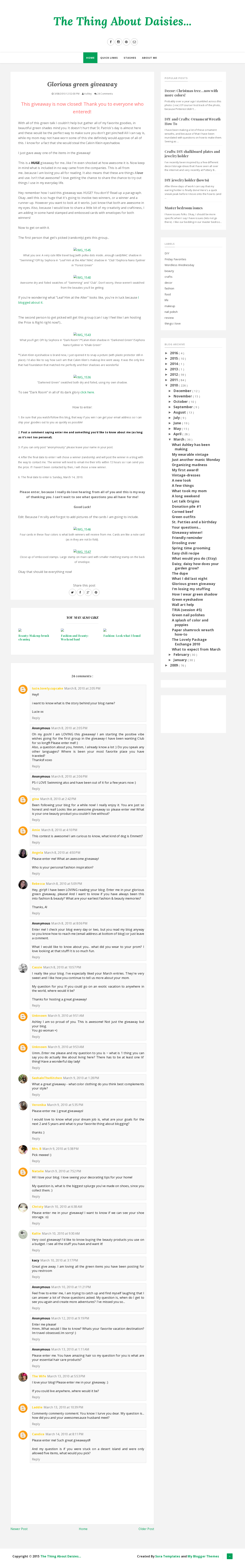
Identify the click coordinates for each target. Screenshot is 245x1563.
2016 (174, 353)
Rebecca (38, 884)
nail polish (171, 312)
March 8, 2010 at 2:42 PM (58, 799)
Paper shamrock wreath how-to (193, 632)
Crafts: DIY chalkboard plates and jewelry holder (192, 153)
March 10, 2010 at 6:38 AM (63, 1207)
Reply (36, 718)
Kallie (36, 1233)
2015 (174, 358)
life (167, 300)
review (169, 318)
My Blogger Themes (203, 1556)
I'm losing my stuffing (191, 589)
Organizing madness (189, 464)
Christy (37, 1207)
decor (168, 282)
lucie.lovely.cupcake (47, 688)
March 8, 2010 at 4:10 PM (59, 830)
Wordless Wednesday (179, 265)
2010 (174, 385)
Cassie (37, 967)
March (179, 439)
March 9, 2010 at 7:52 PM (63, 1171)
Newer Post (19, 1529)
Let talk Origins (185, 501)
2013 (174, 369)
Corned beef (183, 511)
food (168, 294)
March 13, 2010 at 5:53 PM (66, 1376)
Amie (36, 830)
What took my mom (189, 491)
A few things (183, 485)
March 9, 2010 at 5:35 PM (65, 1105)
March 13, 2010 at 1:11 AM (70, 1349)
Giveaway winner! (187, 532)
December (182, 390)
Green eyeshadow (187, 599)
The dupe (180, 573)
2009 (174, 665)
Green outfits (184, 516)
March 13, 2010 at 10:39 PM (63, 1407)
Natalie (38, 1171)
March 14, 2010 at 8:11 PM (64, 1434)
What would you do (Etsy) (194, 558)
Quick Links (109, 57)
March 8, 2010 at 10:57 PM (62, 967)
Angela (37, 852)
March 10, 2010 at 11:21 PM (71, 1287)
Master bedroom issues (184, 208)
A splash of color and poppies (190, 622)
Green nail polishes (188, 615)
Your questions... (186, 527)
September (183, 407)
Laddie (37, 1407)
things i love (173, 323)
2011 (174, 379)
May (177, 428)
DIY (167, 253)
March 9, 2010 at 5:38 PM (60, 1149)
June (177, 423)
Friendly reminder (187, 537)
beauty (169, 271)
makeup (170, 306)
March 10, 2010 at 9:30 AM (61, 1233)
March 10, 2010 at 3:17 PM (59, 1260)
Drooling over (184, 542)
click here (87, 392)
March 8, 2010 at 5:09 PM (64, 884)
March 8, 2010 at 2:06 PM (69, 776)
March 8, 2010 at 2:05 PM (82, 688)
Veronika (39, 1105)
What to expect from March (196, 649)
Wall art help (183, 604)
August (180, 412)
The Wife (39, 1376)
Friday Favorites (175, 259)
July (177, 417)
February (181, 654)
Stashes (130, 57)
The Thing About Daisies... (122, 21)
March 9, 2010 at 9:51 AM (66, 1015)
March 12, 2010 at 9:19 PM (70, 1318)
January (180, 659)
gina (35, 799)
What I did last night (189, 578)
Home (90, 57)
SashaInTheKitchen (47, 1078)
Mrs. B (36, 1149)
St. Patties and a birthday (194, 522)
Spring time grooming (191, 548)
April (177, 434)
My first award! (185, 470)
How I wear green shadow (194, 594)
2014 (174, 363)
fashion (169, 288)
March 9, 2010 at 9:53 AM (66, 1047)
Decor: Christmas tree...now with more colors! (191, 92)
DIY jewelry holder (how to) (187, 180)
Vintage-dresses (186, 475)
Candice (38, 1434)
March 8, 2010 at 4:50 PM (62, 852)
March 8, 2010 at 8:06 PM (69, 923)
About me (149, 57)
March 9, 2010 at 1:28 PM (81, 1078)
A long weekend (186, 496)
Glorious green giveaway (193, 583)
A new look (181, 480)
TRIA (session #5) (187, 609)
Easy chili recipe (185, 553)
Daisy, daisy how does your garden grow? (195, 565)
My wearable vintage (190, 454)
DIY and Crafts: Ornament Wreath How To (192, 121)
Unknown (39, 1015)
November (183, 396)
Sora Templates (167, 1556)
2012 (174, 374)
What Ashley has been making (191, 446)
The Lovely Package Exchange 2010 (189, 641)
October (181, 401)
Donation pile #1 (186, 506)
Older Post (146, 1529)
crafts (168, 276)
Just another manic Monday (196, 459)
